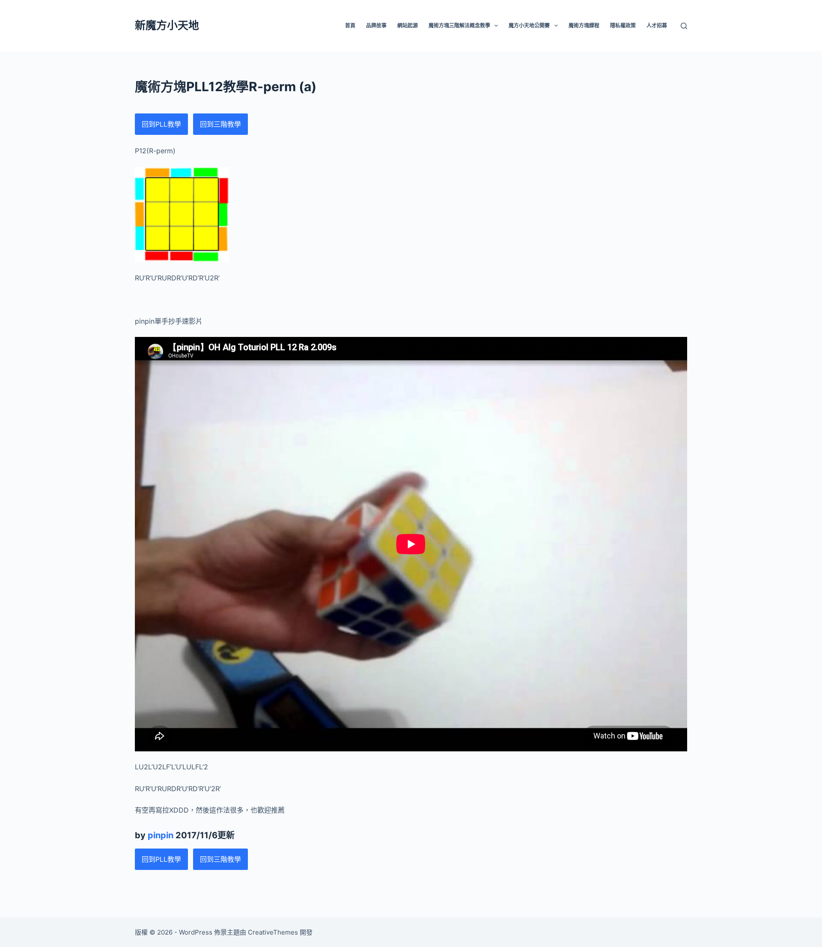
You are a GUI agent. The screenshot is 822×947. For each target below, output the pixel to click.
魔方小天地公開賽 (529, 25)
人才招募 (656, 25)
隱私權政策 (623, 25)
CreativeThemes (273, 932)
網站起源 (407, 25)
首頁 (350, 25)
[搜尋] (684, 26)
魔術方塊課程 (584, 25)
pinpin (160, 835)
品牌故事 (376, 25)
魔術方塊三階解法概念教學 (459, 25)
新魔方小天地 (167, 25)
